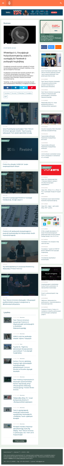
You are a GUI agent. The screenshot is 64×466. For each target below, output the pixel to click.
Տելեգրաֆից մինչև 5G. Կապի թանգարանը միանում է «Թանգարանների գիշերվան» (23, 400)
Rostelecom (47, 218)
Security (14, 93)
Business (7, 23)
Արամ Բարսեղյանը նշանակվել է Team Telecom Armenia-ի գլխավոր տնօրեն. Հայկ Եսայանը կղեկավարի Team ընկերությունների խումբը (18, 131)
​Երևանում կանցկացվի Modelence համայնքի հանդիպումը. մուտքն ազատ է (17, 199)
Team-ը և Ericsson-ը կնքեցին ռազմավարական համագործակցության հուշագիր (51, 38)
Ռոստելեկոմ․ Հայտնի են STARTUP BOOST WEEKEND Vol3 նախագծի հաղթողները (50, 250)
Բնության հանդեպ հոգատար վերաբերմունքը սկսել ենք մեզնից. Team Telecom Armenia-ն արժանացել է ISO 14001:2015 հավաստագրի (23, 430)
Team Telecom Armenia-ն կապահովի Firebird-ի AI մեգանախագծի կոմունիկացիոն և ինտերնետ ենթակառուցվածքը (23, 324)
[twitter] (24, 87)
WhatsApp (21, 93)
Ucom (45, 116)
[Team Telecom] (32, 12)
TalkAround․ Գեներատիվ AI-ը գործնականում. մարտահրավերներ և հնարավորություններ (51, 302)
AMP (5, 96)
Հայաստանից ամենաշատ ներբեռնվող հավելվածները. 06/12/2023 (48, 138)
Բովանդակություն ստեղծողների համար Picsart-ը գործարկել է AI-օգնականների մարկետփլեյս (49, 286)
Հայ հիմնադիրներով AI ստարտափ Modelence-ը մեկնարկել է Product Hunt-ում (18, 267)
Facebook (7, 93)
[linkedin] (16, 87)
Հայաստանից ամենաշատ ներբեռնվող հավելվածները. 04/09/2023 (48, 146)
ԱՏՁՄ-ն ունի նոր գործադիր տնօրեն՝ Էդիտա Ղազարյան (22, 337)
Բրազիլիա (29, 93)
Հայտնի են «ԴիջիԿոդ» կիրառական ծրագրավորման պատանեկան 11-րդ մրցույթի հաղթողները (22, 350)
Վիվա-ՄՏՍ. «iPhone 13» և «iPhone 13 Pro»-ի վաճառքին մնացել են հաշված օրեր (51, 191)
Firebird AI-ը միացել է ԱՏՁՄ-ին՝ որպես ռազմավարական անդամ (15, 165)
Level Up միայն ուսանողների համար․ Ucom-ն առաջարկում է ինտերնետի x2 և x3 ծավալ (51, 155)
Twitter (51, 47)
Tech (3, 174)
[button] (43, 34)
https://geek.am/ (21, 458)
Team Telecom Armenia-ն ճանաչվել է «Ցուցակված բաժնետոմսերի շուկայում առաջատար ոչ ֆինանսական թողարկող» (19, 302)
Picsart (45, 270)
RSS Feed (58, 47)
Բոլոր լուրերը (19, 441)
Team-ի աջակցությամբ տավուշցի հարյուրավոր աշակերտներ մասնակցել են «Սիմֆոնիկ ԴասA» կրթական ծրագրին (23, 414)
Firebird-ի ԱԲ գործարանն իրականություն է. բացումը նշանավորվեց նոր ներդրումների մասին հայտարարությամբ (19, 233)
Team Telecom (48, 56)
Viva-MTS (46, 167)
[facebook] (8, 87)
